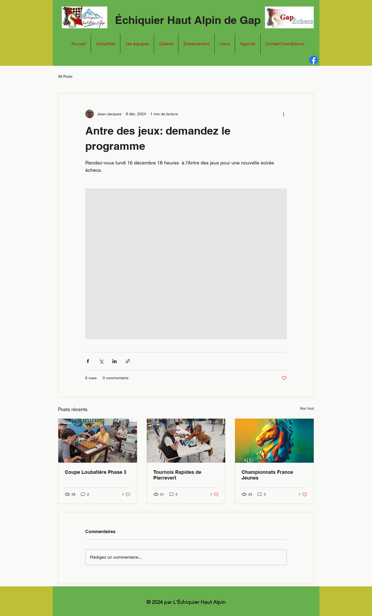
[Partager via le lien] (127, 361)
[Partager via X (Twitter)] (101, 361)
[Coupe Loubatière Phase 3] (97, 441)
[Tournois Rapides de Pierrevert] (186, 441)
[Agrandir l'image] (186, 263)
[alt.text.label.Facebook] (313, 60)
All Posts (65, 76)
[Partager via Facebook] (87, 361)
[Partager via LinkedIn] (114, 361)
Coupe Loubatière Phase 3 (95, 472)
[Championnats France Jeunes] (274, 441)
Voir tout (307, 408)
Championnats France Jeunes (267, 475)
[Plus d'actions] (283, 114)
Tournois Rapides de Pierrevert (177, 475)
